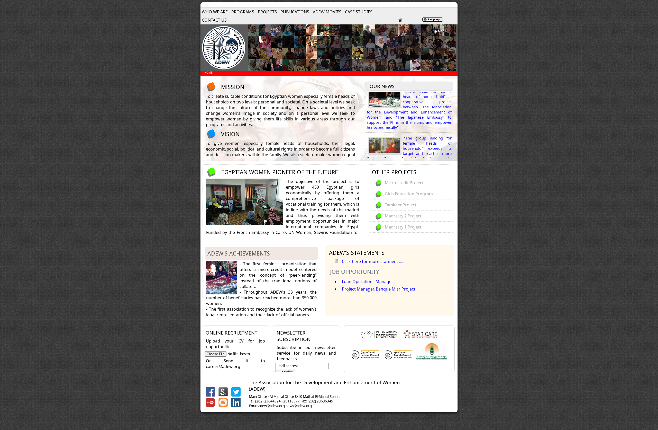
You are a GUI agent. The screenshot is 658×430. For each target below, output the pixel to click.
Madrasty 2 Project (403, 216)
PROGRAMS (242, 12)
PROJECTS (267, 12)
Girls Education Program (409, 194)
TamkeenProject (400, 205)
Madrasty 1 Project (403, 227)
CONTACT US (214, 20)
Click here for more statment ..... (373, 261)
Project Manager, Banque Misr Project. (379, 289)
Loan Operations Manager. (368, 281)
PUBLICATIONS (294, 12)
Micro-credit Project (404, 183)
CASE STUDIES (358, 12)
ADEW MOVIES (327, 12)
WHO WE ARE (215, 12)
